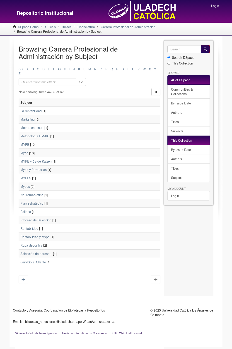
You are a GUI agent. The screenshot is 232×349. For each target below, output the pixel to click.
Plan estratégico (32, 203)
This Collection (182, 63)
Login (175, 195)
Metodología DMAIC (34, 136)
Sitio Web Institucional (127, 333)
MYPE (24, 144)
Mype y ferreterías (33, 169)
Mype (24, 153)
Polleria (25, 211)
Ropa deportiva (31, 245)
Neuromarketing (32, 195)
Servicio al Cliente (33, 262)
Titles (175, 121)
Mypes (25, 186)
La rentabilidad (31, 111)
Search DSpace (183, 57)
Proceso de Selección (35, 220)
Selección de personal (36, 253)
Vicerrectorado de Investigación (36, 333)
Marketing (27, 119)
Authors (176, 112)
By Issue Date (181, 103)
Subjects (177, 131)
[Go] (205, 49)
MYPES (25, 178)
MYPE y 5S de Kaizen (36, 161)
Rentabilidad (29, 228)
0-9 (21, 69)
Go (81, 82)
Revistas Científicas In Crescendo (84, 333)
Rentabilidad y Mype (35, 237)
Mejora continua (32, 127)
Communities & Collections (182, 91)
